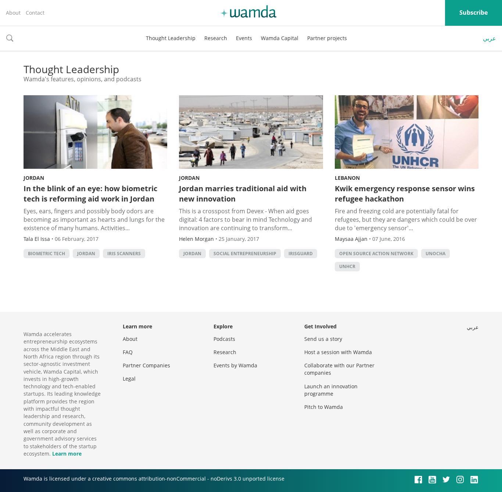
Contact (35, 12)
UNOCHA (435, 253)
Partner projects (327, 38)
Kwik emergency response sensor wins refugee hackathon (405, 193)
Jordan (34, 177)
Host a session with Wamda (338, 352)
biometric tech (46, 253)
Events (244, 38)
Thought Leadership (171, 38)
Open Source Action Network (376, 253)
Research (215, 38)
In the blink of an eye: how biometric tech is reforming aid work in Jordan (90, 193)
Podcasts (224, 338)
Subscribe (473, 12)
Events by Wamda (235, 365)
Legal (129, 378)
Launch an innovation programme (331, 390)
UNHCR (347, 266)
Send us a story (323, 338)
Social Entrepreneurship (245, 253)
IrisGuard (300, 253)
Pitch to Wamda (323, 406)
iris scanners (124, 253)
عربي (489, 38)
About (13, 12)
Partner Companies (146, 365)
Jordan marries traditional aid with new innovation (242, 193)
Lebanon (347, 177)
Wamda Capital (279, 38)
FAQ (128, 352)
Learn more (67, 453)
